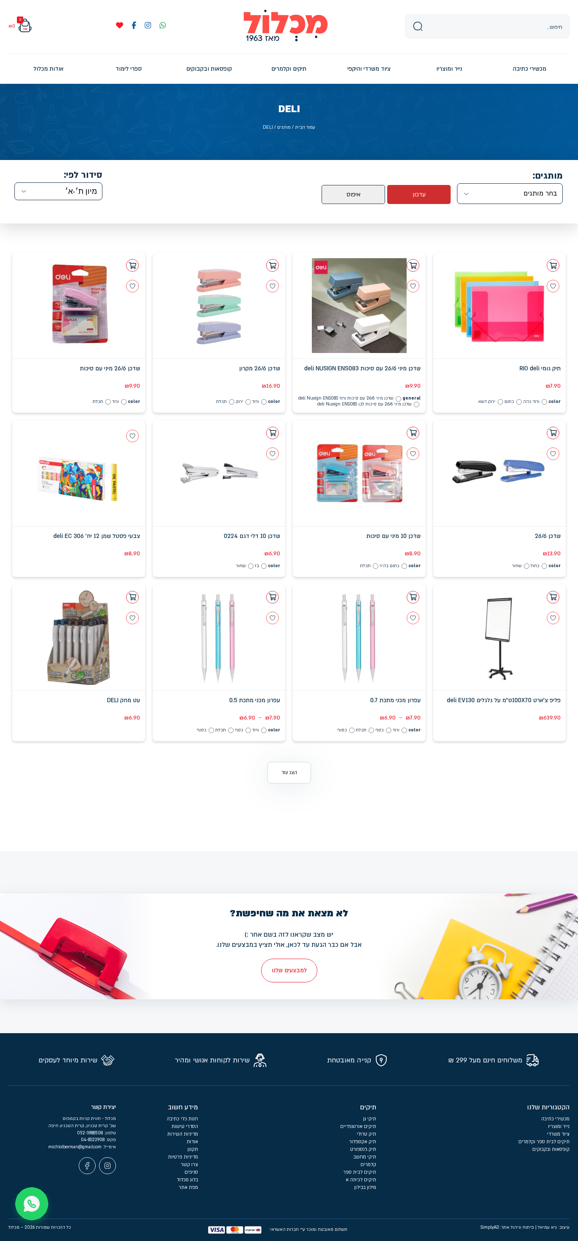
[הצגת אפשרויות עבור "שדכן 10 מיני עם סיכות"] (413, 433)
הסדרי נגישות (184, 1126)
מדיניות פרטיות (183, 1157)
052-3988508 (90, 1133)
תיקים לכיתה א (361, 1180)
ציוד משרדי (558, 1134)
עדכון (419, 194)
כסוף (342, 730)
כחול (535, 566)
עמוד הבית (305, 127)
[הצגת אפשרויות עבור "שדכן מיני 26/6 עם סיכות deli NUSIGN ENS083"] (413, 265)
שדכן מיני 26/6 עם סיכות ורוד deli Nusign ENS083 (346, 398)
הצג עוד (289, 772)
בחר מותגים (540, 193)
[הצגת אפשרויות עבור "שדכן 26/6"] (553, 433)
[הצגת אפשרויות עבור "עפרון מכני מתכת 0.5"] (272, 597)
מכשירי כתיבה (555, 1119)
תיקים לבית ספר (359, 1172)
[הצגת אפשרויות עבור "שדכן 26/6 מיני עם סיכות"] (132, 265)
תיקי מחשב (364, 1157)
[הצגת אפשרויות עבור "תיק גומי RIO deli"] (553, 265)
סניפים (191, 1172)
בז (257, 566)
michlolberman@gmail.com (75, 1147)
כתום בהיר (389, 566)
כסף (379, 730)
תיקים (368, 1107)
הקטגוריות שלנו (548, 1107)
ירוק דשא (486, 402)
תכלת (221, 402)
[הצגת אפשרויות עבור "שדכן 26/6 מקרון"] (272, 265)
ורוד (255, 402)
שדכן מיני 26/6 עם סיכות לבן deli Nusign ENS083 (364, 404)
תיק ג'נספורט (363, 1149)
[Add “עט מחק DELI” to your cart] (132, 597)
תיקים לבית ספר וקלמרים (544, 1142)
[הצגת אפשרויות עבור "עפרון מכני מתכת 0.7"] (413, 597)
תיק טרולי (366, 1134)
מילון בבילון (365, 1187)
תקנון (192, 1149)
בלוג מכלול (187, 1180)
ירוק (239, 402)
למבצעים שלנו (289, 970)
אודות (192, 1142)
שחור (517, 566)
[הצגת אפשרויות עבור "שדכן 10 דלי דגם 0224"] (272, 433)
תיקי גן (369, 1119)
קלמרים (368, 1164)
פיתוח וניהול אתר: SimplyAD (507, 1227)
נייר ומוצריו (559, 1126)
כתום (509, 402)
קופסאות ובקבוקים (551, 1149)
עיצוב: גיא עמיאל (554, 1227)
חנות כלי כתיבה (182, 1119)
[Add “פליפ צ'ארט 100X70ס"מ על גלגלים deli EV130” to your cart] (553, 597)
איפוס (354, 194)
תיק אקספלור (362, 1142)
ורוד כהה (531, 402)
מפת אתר (188, 1187)
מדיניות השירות (182, 1134)
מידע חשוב (183, 1107)
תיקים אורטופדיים (358, 1126)
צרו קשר (189, 1164)
